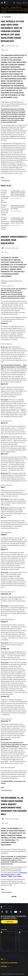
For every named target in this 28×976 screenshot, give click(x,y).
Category (8, 17)
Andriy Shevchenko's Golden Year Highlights (14, 240)
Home (2, 7)
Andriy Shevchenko (6, 790)
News (7, 7)
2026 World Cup (5, 180)
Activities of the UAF (16, 7)
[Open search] (14, 3)
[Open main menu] (2, 3)
